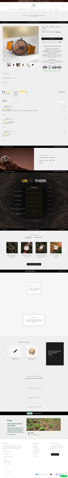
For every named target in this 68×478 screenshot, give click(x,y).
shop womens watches (34, 264)
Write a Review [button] (62, 91)
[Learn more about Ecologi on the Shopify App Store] (15, 420)
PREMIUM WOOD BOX (31, 358)
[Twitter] (46, 35)
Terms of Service (35, 456)
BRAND (50, 9)
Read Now (41, 162)
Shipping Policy (35, 445)
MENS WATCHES (12, 9)
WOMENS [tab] (28, 237)
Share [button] (4, 114)
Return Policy (35, 447)
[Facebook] (3, 463)
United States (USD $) (7, 5)
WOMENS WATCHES (23, 9)
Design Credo (6, 73)
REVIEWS (39, 9)
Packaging (5, 82)
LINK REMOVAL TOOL (15, 358)
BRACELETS (31, 9)
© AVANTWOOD (7, 474)
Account (53, 5)
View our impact (10, 434)
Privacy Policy (35, 454)
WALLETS (45, 9)
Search (58, 5)
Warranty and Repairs (36, 449)
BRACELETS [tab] (38, 237)
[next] (64, 249)
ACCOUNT (56, 9)
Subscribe (55, 454)
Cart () (63, 5)
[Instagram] (6, 463)
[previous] (3, 249)
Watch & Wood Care (36, 450)
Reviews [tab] (4, 100)
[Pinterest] (8, 463)
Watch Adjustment (36, 452)
